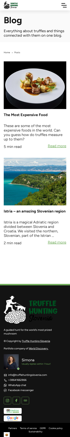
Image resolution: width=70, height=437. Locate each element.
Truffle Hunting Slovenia (36, 341)
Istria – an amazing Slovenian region (35, 211)
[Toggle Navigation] (64, 5)
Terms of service (28, 428)
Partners (12, 428)
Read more (57, 146)
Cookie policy (56, 428)
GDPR (43, 428)
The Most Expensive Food (26, 115)
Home (7, 52)
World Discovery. (38, 348)
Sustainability (35, 431)
